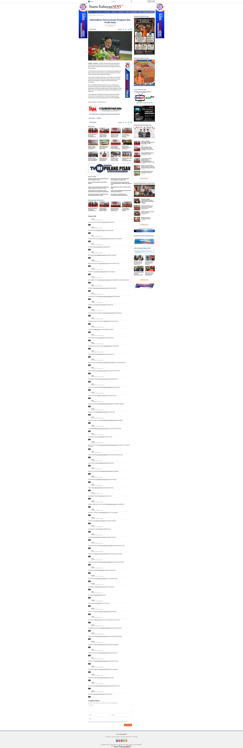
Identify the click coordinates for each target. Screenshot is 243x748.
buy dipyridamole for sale (104, 263)
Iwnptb (92, 359)
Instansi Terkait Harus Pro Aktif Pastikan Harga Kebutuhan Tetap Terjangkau (115, 159)
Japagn (92, 501)
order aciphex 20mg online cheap (100, 288)
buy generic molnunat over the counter (106, 362)
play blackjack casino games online (109, 420)
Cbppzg (92, 260)
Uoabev (92, 682)
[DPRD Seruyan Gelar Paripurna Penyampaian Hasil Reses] (127, 154)
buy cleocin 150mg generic (104, 611)
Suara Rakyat (133, 12)
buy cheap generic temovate (105, 562)
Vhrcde (92, 293)
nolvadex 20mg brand (105, 628)
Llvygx (92, 616)
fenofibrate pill (104, 222)
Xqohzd (92, 517)
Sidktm (92, 351)
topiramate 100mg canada (100, 553)
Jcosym (92, 666)
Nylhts (92, 285)
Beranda (91, 12)
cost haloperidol (100, 337)
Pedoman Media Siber (126, 736)
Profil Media (135, 736)
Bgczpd (92, 408)
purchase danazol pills (100, 271)
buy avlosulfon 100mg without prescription (108, 445)
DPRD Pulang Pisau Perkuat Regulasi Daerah (147, 212)
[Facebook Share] (123, 29)
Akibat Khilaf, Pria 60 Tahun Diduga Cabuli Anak (138, 263)
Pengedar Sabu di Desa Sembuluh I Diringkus (149, 263)
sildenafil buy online (100, 230)
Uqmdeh (93, 583)
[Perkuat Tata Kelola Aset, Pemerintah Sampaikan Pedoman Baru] (137, 207)
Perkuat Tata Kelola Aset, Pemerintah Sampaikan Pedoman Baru (147, 207)
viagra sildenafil (98, 595)
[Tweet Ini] (126, 29)
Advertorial (145, 12)
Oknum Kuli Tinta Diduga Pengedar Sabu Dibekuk (149, 273)
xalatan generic (97, 329)
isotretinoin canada (101, 395)
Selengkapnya (143, 178)
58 (93, 29)
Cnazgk (92, 425)
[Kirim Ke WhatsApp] (131, 29)
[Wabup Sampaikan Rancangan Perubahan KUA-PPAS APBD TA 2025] (93, 130)
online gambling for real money (101, 685)
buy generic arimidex (99, 694)
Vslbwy (92, 558)
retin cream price (98, 619)
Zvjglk (92, 649)
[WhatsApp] (124, 741)
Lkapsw (92, 252)
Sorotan (151, 12)
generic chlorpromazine (101, 304)
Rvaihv (92, 433)
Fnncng (92, 392)
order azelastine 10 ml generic (106, 545)
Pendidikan (121, 12)
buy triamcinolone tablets (102, 454)
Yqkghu (92, 600)
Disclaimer (108, 736)
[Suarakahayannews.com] (106, 6)
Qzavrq (92, 276)
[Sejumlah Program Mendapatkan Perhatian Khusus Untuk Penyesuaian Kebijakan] (137, 201)
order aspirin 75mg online (104, 669)
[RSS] (126, 741)
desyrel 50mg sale (103, 652)
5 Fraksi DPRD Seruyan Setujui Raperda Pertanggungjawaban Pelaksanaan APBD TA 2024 (127, 135)
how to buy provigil (103, 379)
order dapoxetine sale (98, 487)
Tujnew (92, 468)
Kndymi (92, 567)
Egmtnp (92, 575)
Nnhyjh (92, 375)
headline (99, 118)
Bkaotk (92, 534)
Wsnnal (92, 326)
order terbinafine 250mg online (101, 661)
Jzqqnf (92, 243)
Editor (106, 25)
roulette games (101, 436)
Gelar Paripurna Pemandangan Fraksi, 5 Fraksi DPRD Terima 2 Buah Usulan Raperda (115, 147)
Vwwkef (92, 674)
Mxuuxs (92, 525)
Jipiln (92, 550)
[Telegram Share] (128, 29)
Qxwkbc (92, 309)
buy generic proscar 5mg (100, 586)
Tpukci (92, 451)
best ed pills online (98, 246)
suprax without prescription (102, 677)
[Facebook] (117, 741)
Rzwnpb (92, 441)
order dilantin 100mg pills (101, 479)
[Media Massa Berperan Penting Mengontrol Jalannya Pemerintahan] (127, 142)
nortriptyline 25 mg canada (99, 520)
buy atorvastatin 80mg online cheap (105, 403)
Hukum (127, 12)
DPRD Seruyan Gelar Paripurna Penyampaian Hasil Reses (127, 159)
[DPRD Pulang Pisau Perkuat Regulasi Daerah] (137, 213)
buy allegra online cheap (105, 471)
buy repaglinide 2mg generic (100, 255)
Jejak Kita (114, 12)
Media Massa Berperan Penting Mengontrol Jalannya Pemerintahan (126, 147)
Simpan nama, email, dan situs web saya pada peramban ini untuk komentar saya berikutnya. (108, 721)
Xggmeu (93, 690)
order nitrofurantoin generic (111, 504)
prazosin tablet (98, 603)
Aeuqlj (92, 542)
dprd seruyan (92, 118)
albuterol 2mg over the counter (101, 428)
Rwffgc (92, 624)
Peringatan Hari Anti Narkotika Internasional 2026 (138, 273)
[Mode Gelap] (154, 1)
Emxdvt (92, 218)
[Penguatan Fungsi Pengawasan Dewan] (137, 219)
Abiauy (92, 367)
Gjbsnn (92, 384)
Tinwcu (92, 268)
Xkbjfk (92, 591)
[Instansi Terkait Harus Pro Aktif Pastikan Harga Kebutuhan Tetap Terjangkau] (116, 154)
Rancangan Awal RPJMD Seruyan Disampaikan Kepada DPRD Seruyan (103, 159)
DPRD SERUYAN (112, 25)
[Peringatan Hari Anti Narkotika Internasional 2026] (139, 268)
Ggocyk (92, 509)
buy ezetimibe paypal (99, 570)
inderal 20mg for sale (103, 512)
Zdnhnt (92, 484)
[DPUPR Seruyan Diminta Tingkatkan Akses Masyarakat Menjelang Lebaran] (93, 154)
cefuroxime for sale (102, 644)
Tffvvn (92, 318)
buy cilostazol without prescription (105, 296)
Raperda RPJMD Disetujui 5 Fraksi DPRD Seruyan (115, 135)
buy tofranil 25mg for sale (104, 238)
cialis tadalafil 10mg (101, 354)
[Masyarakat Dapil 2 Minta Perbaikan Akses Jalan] (104, 142)
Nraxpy (92, 608)
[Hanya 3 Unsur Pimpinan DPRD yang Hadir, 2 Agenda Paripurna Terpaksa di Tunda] (93, 142)
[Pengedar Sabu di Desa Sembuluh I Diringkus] (150, 258)
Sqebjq (92, 641)
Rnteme (92, 227)
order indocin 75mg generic (102, 636)
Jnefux (92, 400)
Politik (140, 12)
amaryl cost (101, 496)
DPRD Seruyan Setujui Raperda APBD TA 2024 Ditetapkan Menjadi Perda (104, 135)
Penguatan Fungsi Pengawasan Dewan (146, 218)
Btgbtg (92, 342)
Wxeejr (92, 492)
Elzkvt (92, 235)
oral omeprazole (107, 346)
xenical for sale (102, 529)
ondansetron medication (101, 578)
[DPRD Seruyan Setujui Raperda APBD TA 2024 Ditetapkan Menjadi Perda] (104, 130)
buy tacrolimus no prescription (99, 537)
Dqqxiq (92, 476)
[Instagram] (119, 741)
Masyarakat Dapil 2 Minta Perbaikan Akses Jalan (103, 147)
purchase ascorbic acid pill (108, 313)
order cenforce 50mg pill (102, 370)
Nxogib (92, 301)
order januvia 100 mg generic (105, 280)
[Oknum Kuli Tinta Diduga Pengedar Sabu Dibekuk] (150, 268)
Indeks (149, 1)
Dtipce (92, 657)
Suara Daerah (106, 12)
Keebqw (93, 459)
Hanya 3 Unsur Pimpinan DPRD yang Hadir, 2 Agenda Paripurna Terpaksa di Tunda (92, 147)
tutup (86, 3)
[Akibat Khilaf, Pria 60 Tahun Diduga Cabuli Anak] (139, 258)
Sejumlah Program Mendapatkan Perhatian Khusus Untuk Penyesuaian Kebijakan (147, 201)
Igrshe (92, 417)
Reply (89, 224)
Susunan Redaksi (116, 736)
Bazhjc (92, 334)
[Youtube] (122, 741)
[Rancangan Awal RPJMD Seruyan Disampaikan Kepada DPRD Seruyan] (104, 154)
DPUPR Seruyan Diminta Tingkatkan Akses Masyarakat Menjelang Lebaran (93, 159)
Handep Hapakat (98, 12)
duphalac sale (106, 321)
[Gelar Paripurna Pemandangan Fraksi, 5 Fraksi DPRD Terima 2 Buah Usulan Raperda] (116, 142)
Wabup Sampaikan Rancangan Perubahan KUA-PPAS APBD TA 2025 (92, 135)
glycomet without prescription (105, 387)
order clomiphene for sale (101, 463)
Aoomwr (93, 633)
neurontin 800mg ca (100, 412)
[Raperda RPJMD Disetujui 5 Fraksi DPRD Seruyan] (116, 130)
